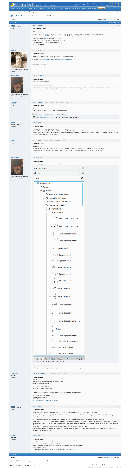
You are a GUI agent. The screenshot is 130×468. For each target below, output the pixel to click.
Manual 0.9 (67, 8)
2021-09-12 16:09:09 (38, 406)
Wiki (48, 8)
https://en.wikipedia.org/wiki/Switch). (42, 36)
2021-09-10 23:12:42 (38, 123)
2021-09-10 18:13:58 (38, 50)
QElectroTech (15, 16)
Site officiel (42, 8)
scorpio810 (15, 75)
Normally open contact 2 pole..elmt (44, 117)
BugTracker (54, 8)
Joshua (13, 50)
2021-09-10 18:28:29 (38, 75)
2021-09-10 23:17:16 (38, 140)
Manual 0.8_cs (76, 8)
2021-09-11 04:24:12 (38, 157)
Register (30, 8)
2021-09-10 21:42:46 (38, 102)
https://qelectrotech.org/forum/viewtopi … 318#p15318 (47, 444)
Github (84, 8)
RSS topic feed (115, 22)
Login (35, 8)
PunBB (96, 465)
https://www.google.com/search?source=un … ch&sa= (47, 164)
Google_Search (91, 8)
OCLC (13, 25)
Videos (61, 8)
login (103, 19)
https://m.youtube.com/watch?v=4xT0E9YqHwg (45, 401)
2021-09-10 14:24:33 (38, 25)
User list (18, 8)
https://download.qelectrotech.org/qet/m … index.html (57, 59)
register (109, 19)
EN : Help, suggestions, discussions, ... (33, 16)
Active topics (103, 12)
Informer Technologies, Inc (113, 465)
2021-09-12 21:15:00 (38, 436)
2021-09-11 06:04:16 (38, 373)
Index (12, 8)
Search (24, 8)
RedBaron (14, 102)
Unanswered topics (113, 12)
